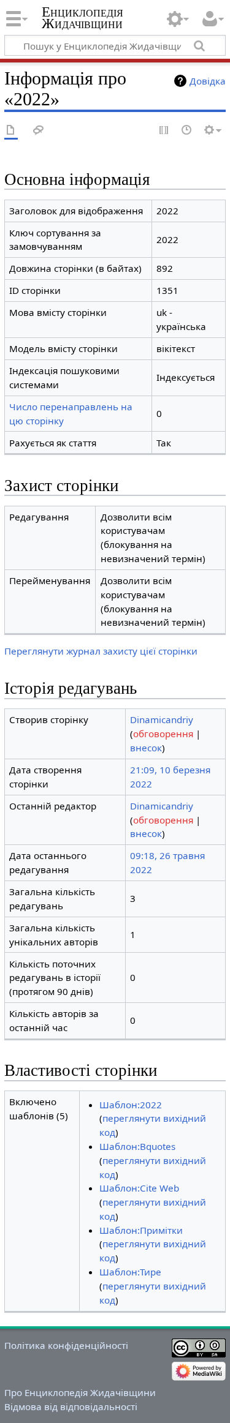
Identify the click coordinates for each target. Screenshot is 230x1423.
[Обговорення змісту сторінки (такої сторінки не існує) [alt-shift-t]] (38, 131)
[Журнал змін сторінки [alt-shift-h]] (187, 131)
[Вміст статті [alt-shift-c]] (11, 131)
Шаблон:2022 (130, 1104)
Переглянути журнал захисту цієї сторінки (100, 651)
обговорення (163, 733)
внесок (146, 748)
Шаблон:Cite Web (139, 1188)
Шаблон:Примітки (141, 1230)
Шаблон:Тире (130, 1272)
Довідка (208, 81)
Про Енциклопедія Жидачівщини (80, 1392)
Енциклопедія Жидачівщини (82, 18)
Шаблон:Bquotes (137, 1146)
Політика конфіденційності (66, 1345)
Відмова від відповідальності (70, 1406)
